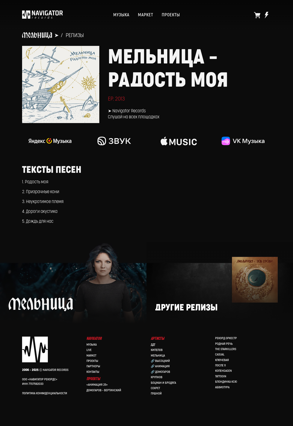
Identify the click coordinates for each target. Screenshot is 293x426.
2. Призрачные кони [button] (40, 192)
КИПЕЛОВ (157, 350)
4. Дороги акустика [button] (39, 211)
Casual (219, 354)
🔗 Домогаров (160, 371)
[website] (257, 15)
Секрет (155, 388)
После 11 (220, 365)
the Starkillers (225, 349)
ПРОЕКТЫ (171, 15)
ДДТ (153, 344)
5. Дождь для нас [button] (37, 221)
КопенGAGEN (223, 370)
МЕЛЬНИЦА (158, 355)
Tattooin (220, 376)
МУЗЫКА (121, 15)
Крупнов (156, 377)
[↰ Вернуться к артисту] (31, 311)
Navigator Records (129, 111)
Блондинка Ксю (226, 381)
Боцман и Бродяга (163, 382)
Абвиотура (222, 387)
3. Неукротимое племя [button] (42, 202)
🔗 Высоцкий (160, 361)
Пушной (156, 393)
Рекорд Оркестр (226, 338)
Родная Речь (224, 343)
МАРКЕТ (145, 15)
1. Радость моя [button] (35, 182)
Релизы (75, 35)
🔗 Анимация (160, 366)
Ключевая (222, 360)
